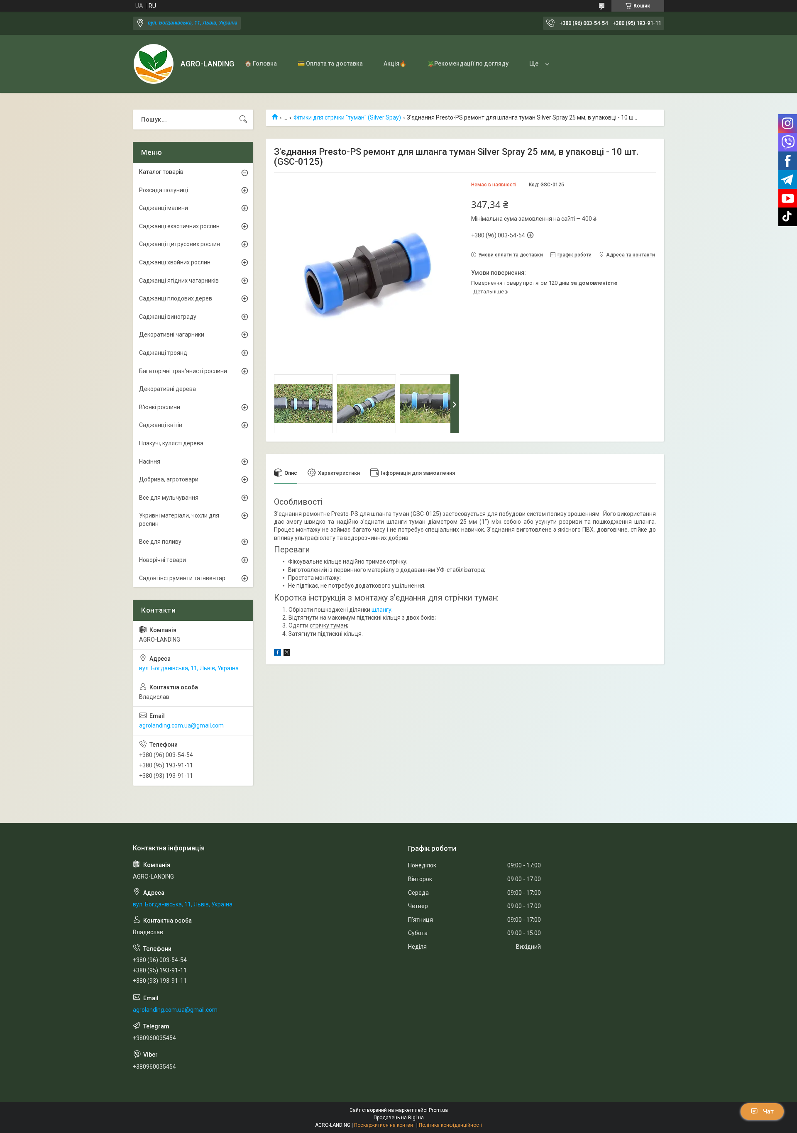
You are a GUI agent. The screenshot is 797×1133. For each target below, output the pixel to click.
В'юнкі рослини (159, 407)
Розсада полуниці (163, 190)
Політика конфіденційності (450, 1125)
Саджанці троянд (163, 352)
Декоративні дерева (167, 389)
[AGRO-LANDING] (153, 64)
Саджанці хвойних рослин (174, 262)
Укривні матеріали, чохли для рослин (179, 519)
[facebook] (277, 653)
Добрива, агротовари (168, 479)
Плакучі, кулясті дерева (171, 443)
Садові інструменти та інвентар (182, 578)
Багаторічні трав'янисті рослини (183, 371)
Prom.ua (438, 1110)
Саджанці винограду (167, 316)
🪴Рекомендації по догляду (468, 63)
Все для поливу (160, 541)
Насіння (149, 461)
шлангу (381, 609)
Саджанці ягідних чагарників (179, 280)
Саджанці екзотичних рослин (179, 226)
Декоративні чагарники (171, 334)
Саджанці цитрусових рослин (179, 244)
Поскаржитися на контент (384, 1125)
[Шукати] (243, 119)
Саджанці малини (163, 208)
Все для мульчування (168, 497)
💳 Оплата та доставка (330, 63)
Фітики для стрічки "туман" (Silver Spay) (347, 117)
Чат (768, 1111)
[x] (287, 653)
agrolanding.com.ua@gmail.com (181, 725)
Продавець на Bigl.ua (399, 1118)
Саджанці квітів (160, 425)
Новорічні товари (162, 560)
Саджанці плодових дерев (175, 298)
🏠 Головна (260, 63)
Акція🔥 (395, 63)
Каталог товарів (161, 171)
